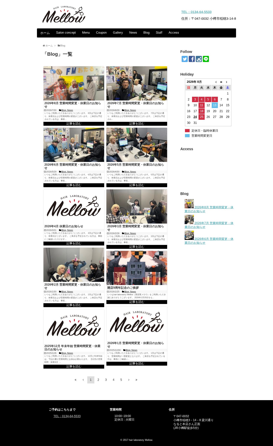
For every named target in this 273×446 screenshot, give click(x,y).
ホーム (45, 33)
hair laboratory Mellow (140, 440)
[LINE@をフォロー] (206, 59)
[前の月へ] (215, 82)
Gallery (118, 32)
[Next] (128, 379)
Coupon (101, 32)
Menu (86, 32)
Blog (146, 32)
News (133, 32)
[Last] (136, 379)
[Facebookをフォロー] (192, 59)
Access (174, 32)
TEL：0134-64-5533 (196, 12)
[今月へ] (221, 82)
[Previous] (83, 379)
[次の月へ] (228, 82)
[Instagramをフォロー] (199, 59)
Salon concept (66, 32)
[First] (75, 379)
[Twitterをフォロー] (185, 59)
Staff (159, 32)
